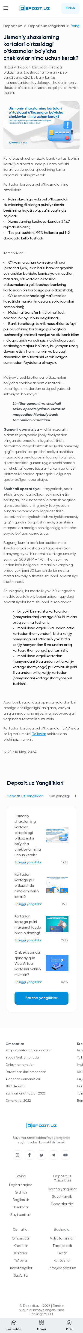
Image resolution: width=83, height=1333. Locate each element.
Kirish (70, 8)
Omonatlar (21, 1238)
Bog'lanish (21, 1200)
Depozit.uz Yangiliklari (46, 26)
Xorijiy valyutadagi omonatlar (28, 1050)
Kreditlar (21, 1246)
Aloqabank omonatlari (23, 1079)
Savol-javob (62, 1196)
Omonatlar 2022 (18, 1100)
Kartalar (20, 1253)
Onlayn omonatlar (19, 1064)
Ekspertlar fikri (62, 1204)
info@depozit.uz (62, 1268)
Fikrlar (62, 1253)
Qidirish (21, 1192)
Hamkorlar (20, 1207)
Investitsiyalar (20, 1268)
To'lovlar (39, 734)
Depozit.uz (12, 26)
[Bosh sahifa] (35, 8)
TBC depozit (15, 1086)
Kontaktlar (62, 1260)
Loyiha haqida (21, 1185)
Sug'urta (21, 1275)
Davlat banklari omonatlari (26, 1072)
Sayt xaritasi (20, 1215)
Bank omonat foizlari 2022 (26, 1093)
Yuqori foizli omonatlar (23, 1057)
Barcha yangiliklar (41, 998)
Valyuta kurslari (62, 1238)
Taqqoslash (62, 1246)
